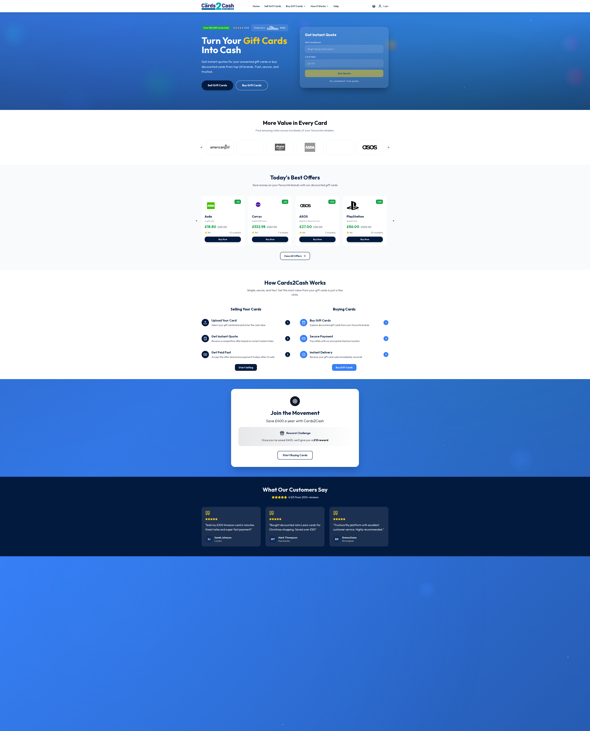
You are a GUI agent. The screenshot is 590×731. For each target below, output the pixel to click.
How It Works (318, 6)
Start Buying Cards (295, 455)
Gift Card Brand (313, 42)
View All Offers (293, 255)
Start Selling (246, 367)
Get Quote (344, 73)
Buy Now (222, 239)
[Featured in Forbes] (283, 27)
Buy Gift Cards (294, 6)
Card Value (310, 56)
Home (256, 6)
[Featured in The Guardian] (272, 28)
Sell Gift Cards (272, 6)
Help (336, 6)
